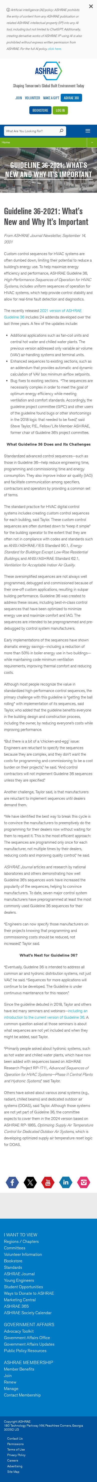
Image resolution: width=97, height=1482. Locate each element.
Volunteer (32, 98)
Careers (12, 1460)
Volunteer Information (23, 1254)
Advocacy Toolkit (19, 1331)
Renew (10, 1382)
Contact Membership (22, 1394)
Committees (14, 1247)
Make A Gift (51, 98)
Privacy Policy (16, 1455)
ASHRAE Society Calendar (27, 1312)
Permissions (15, 1444)
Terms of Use (16, 1449)
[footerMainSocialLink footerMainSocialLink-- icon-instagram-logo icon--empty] (84, 1183)
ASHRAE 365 (71, 98)
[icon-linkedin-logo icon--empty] (66, 1183)
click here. (55, 49)
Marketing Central (20, 1299)
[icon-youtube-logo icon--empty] (48, 1183)
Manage (11, 1388)
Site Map (13, 1472)
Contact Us (15, 1438)
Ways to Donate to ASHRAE (29, 1293)
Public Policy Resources (25, 1350)
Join (18, 98)
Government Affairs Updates (29, 1344)
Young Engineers (19, 1280)
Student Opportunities (23, 1286)
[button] (91, 7)
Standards (13, 1267)
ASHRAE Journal (19, 1273)
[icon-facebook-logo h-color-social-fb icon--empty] (12, 1183)
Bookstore (40, 110)
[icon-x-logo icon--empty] (30, 1183)
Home (6, 142)
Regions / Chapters (21, 1241)
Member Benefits (19, 1369)
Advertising (14, 1466)
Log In (60, 110)
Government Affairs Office (27, 1337)
